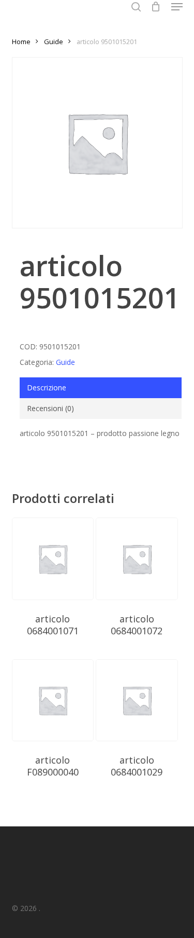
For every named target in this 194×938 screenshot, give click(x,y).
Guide (53, 41)
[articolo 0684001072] (136, 559)
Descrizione (46, 387)
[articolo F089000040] (53, 700)
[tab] (101, 387)
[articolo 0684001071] (53, 559)
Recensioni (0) (50, 408)
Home (21, 41)
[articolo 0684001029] (136, 700)
